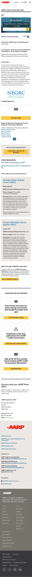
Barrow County (6, 131)
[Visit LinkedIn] (20, 570)
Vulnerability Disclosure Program (20, 562)
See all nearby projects (10, 279)
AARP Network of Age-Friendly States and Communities (13, 439)
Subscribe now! (16, 369)
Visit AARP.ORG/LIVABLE (16, 317)
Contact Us (18, 505)
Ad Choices (4, 565)
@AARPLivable (7, 484)
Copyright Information (6, 562)
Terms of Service (15, 554)
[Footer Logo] (7, 493)
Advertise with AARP (20, 517)
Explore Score (16, 118)
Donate (3, 508)
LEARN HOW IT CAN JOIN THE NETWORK (16, 151)
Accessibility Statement (7, 557)
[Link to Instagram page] (15, 570)
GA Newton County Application (12, 163)
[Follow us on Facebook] (4, 570)
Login (22, 2)
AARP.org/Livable (6, 436)
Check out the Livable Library (16, 343)
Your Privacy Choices (13, 565)
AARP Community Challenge (9, 443)
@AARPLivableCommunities (11, 481)
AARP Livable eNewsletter (8, 449)
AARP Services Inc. (20, 528)
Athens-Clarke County (8, 129)
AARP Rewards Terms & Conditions (9, 559)
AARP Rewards (5, 517)
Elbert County (5, 133)
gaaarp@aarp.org (9, 417)
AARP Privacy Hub (6, 554)
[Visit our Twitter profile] (10, 570)
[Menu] (2, 15)
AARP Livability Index (7, 446)
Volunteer (4, 511)
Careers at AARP (19, 520)
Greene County (6, 135)
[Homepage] (5, 2)
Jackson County (6, 137)
